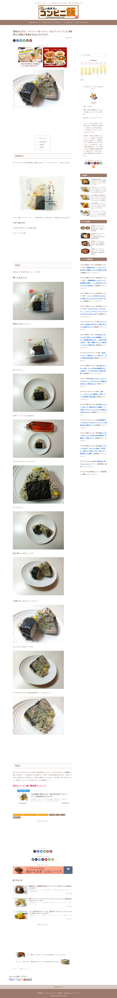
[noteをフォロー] (42, 859)
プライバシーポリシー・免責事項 (53, 993)
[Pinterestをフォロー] (46, 859)
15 (101, 70)
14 (97, 70)
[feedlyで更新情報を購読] (49, 859)
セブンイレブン (18, 814)
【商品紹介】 (43, 142)
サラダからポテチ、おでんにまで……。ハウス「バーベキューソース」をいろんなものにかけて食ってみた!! (93, 311)
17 (82, 72)
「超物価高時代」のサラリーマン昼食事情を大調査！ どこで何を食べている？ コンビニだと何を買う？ (94, 283)
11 (85, 70)
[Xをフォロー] (36, 859)
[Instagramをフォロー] (39, 859)
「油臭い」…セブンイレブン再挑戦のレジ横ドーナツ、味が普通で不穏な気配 (93, 394)
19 (89, 72)
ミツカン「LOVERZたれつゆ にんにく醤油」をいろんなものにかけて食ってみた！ (93, 298)
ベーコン (52, 814)
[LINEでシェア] (24, 40)
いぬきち (93, 102)
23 (105, 72)
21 (97, 72)
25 (85, 74)
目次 (40, 138)
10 (82, 70)
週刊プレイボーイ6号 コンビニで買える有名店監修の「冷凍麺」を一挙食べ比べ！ (93, 435)
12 (89, 70)
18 (85, 72)
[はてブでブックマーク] (20, 40)
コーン (63, 814)
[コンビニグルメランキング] (27, 979)
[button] (30, 40)
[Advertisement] (43, 122)
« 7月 (81, 79)
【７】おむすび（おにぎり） (30, 814)
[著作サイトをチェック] (33, 859)
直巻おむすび (17, 817)
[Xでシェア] (14, 40)
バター (58, 814)
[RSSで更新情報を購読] (52, 859)
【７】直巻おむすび (43, 814)
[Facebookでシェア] (17, 40)
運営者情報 (40, 993)
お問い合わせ (67, 993)
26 (89, 74)
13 (93, 70)
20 (93, 72)
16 (105, 70)
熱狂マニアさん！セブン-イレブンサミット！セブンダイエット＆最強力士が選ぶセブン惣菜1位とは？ (93, 381)
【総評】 (41, 147)
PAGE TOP (59, 987)
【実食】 (41, 144)
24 (82, 74)
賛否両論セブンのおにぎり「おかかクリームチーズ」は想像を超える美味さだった (93, 422)
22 (101, 72)
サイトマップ (76, 993)
